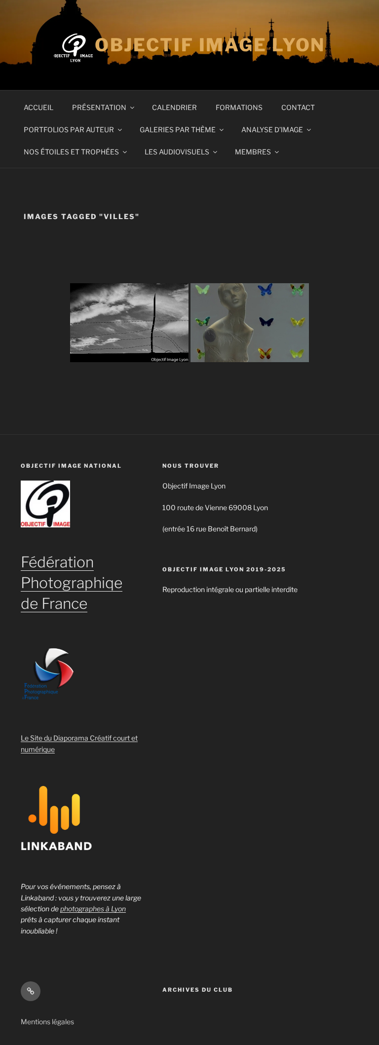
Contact (298, 107)
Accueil (38, 107)
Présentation (99, 107)
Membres (253, 152)
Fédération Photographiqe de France (71, 582)
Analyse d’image (272, 129)
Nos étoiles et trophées (71, 152)
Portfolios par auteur (69, 129)
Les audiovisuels (177, 152)
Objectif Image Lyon (210, 45)
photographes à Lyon (93, 908)
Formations (239, 107)
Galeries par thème (178, 129)
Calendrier (174, 107)
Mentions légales (47, 1021)
